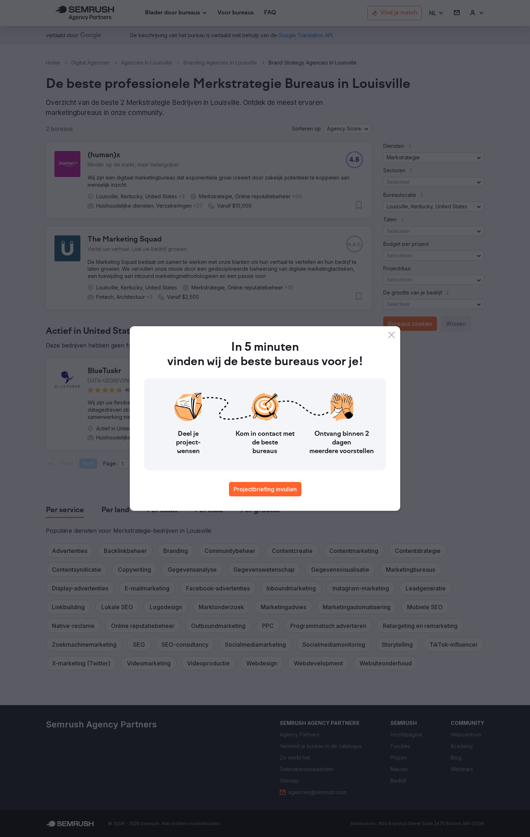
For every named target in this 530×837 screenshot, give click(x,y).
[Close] (391, 335)
